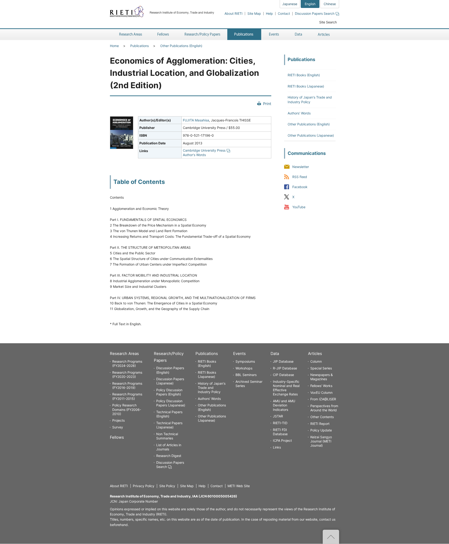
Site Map (254, 13)
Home (114, 46)
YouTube (298, 207)
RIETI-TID (280, 423)
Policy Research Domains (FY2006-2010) (126, 409)
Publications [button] (244, 34)
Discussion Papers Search (314, 13)
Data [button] (298, 34)
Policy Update (321, 430)
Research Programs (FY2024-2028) (127, 363)
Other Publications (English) (181, 46)
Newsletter (300, 167)
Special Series (321, 368)
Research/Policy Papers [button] (202, 34)
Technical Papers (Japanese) (169, 425)
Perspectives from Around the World (324, 408)
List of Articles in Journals (168, 447)
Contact (284, 13)
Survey (117, 427)
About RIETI (233, 13)
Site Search (328, 22)
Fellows (117, 437)
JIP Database (283, 361)
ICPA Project (282, 440)
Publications (139, 46)
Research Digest (168, 456)
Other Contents (322, 417)
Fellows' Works (321, 386)
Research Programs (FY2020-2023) (127, 374)
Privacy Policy (143, 486)
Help (269, 13)
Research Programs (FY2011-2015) (127, 396)
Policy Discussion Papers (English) (169, 392)
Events (239, 353)
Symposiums (245, 361)
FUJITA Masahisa (196, 120)
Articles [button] (324, 34)
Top (331, 537)
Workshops (243, 368)
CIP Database (283, 375)
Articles (315, 353)
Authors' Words (299, 113)
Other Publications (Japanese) (311, 135)
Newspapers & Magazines (321, 377)
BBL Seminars (246, 375)
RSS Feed (299, 177)
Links (277, 447)
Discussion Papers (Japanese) (170, 381)
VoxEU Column (321, 392)
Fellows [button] (163, 34)
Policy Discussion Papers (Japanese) (170, 403)
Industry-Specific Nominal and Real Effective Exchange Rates (286, 388)
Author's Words (194, 155)
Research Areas (124, 353)
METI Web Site (239, 486)
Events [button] (274, 34)
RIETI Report (320, 424)
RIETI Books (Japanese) (306, 86)
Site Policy (167, 486)
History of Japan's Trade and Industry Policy (211, 387)
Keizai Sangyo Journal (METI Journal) (321, 441)
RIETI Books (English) (304, 75)
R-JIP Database (285, 368)
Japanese (289, 4)
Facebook (300, 187)
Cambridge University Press (204, 150)
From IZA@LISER (323, 399)
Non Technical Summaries (167, 436)
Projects (118, 420)
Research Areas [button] (130, 34)
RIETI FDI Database (280, 432)
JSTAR (278, 416)
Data (275, 353)
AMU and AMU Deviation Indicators (284, 405)
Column (316, 361)
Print (267, 103)
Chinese (330, 4)
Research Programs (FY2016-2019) (127, 385)
